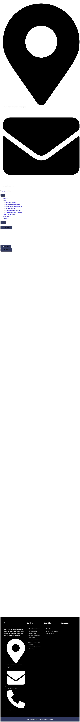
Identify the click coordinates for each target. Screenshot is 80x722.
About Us (5, 198)
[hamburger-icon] (2, 195)
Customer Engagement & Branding (14, 212)
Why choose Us (6, 216)
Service (4, 200)
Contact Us (5, 218)
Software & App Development (13, 204)
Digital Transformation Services (13, 210)
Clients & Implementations (9, 214)
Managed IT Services (10, 208)
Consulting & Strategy (11, 202)
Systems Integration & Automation (14, 206)
